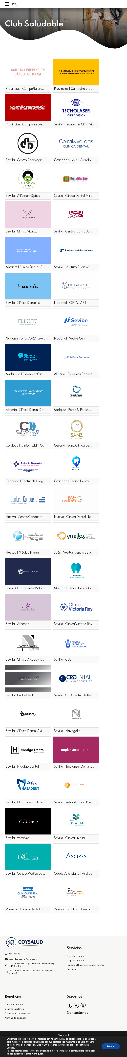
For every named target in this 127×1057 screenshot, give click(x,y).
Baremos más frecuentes (17, 1013)
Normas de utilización (15, 1017)
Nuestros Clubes (75, 956)
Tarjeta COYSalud (76, 960)
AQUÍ (44, 1044)
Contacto (71, 969)
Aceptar (110, 1046)
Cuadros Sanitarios (14, 1009)
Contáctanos (77, 1013)
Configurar (37, 1053)
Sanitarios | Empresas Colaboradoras (85, 965)
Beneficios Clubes (14, 1004)
